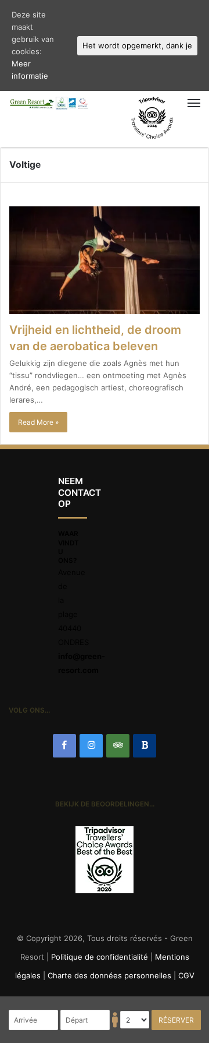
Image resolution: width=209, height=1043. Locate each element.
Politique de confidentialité (99, 956)
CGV (186, 975)
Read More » (38, 422)
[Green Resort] (49, 103)
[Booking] (144, 745)
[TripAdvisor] (117, 745)
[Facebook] (64, 745)
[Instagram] (91, 745)
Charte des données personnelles (109, 975)
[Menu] (164, 103)
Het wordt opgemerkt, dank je (137, 45)
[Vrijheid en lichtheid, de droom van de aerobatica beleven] (104, 260)
